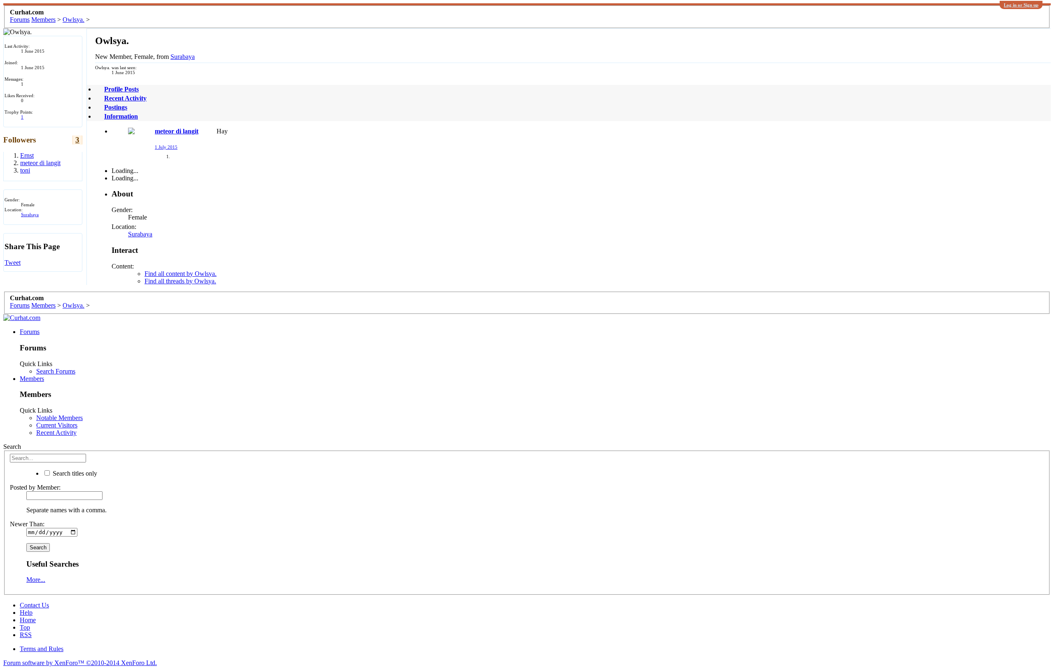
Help (26, 612)
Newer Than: (27, 524)
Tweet (13, 262)
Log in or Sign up (1021, 4)
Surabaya (30, 214)
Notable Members (59, 417)
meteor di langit (176, 131)
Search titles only (74, 473)
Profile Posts (121, 89)
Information (121, 116)
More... (35, 579)
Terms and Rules (41, 648)
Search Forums (55, 371)
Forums (30, 331)
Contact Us (34, 605)
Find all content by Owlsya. (181, 273)
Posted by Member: (35, 487)
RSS (26, 634)
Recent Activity (125, 98)
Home (28, 619)
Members (32, 378)
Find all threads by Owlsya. (180, 281)
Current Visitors (56, 425)
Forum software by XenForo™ (80, 662)
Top (25, 627)
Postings (115, 107)
